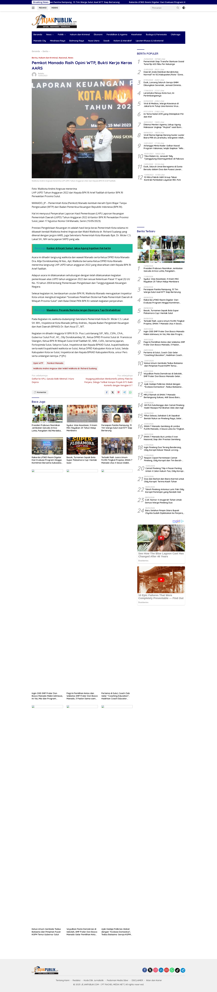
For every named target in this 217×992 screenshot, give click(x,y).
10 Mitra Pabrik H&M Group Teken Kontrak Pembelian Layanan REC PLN (162, 178)
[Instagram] (155, 970)
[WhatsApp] (172, 970)
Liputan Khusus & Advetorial (149, 40)
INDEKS (55, 7)
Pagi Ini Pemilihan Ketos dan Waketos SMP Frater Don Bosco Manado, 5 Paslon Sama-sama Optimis (82, 696)
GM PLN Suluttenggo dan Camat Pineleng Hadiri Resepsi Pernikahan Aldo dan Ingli (164, 406)
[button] (178, 7)
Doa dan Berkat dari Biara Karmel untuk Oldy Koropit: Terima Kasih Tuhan (164, 480)
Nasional (63, 57)
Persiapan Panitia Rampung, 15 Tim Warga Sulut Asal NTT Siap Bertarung (116, 428)
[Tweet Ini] (112, 392)
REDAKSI (42, 7)
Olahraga (175, 34)
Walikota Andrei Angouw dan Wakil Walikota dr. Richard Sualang (65, 368)
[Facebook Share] (107, 392)
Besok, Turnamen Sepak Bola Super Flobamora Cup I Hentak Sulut (82, 460)
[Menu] (34, 7)
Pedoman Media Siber (117, 980)
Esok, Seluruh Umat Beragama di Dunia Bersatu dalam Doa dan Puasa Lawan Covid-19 (163, 168)
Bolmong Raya (76, 40)
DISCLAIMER (137, 980)
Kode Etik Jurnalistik (94, 980)
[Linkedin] (161, 970)
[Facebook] (144, 970)
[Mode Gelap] (183, 7)
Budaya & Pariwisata (156, 34)
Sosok (106, 40)
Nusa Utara (93, 40)
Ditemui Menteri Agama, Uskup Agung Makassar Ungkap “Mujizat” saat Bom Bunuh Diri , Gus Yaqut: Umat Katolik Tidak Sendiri (164, 126)
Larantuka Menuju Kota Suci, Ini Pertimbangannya (159, 94)
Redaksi (41, 73)
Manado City (40, 40)
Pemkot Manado (55, 363)
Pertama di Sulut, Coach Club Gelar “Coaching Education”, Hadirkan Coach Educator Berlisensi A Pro (115, 696)
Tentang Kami (62, 980)
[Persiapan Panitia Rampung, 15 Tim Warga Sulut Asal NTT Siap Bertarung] (117, 413)
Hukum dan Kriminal (80, 34)
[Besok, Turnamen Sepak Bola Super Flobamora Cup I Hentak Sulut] (82, 446)
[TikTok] (177, 970)
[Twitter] (150, 970)
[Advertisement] (161, 204)
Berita (34, 57)
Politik (61, 34)
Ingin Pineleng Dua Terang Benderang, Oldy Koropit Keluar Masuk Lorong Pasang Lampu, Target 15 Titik (162, 448)
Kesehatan (136, 34)
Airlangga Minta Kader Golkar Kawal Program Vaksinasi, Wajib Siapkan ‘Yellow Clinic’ (164, 147)
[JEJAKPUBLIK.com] (54, 21)
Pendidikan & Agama (117, 34)
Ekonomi (98, 34)
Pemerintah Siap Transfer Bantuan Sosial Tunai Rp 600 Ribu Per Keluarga (164, 62)
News (49, 34)
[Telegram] (183, 970)
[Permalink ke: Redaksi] (34, 74)
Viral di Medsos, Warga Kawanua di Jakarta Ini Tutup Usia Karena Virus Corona (161, 104)
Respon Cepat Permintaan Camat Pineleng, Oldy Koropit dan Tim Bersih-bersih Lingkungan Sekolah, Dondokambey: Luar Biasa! (163, 459)
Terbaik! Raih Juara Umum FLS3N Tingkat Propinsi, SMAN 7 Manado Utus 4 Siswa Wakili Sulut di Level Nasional (116, 460)
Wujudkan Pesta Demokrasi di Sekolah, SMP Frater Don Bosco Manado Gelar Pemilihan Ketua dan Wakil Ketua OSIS (82, 932)
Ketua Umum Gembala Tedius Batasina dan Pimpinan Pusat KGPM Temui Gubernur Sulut (46, 932)
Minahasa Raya (57, 40)
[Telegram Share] (124, 392)
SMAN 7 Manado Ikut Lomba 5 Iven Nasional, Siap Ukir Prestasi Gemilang (162, 438)
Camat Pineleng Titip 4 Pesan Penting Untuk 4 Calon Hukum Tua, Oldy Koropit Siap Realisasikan (164, 469)
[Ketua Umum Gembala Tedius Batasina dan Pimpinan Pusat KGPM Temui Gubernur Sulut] (47, 815)
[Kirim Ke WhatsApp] (130, 392)
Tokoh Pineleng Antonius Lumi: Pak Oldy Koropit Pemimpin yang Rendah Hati (164, 490)
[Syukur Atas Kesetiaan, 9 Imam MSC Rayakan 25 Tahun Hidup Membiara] (82, 413)
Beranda (38, 34)
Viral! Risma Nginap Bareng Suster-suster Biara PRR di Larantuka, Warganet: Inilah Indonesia (164, 136)
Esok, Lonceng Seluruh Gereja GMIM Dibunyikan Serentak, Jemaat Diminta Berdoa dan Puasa (162, 84)
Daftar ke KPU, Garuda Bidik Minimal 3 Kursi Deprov (53, 379)
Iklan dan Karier (154, 980)
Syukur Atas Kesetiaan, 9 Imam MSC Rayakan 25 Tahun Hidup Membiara (82, 428)
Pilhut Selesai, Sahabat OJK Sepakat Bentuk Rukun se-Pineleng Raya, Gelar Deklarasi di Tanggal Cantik (162, 417)
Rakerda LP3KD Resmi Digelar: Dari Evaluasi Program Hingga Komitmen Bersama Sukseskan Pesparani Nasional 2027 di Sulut (47, 460)
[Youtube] (166, 970)
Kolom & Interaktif (123, 40)
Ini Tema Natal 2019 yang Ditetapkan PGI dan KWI (163, 115)
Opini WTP (38, 363)
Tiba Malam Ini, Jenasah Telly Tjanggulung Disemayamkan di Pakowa (164, 157)
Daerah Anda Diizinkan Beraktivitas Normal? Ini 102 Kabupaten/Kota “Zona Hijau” (163, 73)
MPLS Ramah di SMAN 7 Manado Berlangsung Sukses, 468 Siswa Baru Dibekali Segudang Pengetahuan (162, 396)
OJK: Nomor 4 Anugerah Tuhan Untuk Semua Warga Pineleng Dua (163, 501)
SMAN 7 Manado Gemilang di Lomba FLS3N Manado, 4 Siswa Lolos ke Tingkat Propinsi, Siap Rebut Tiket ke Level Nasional (164, 427)
